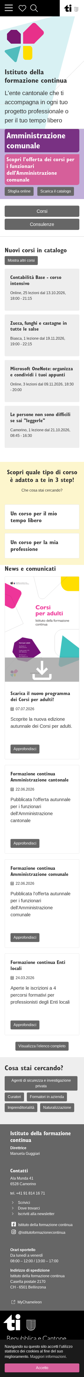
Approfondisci (25, 749)
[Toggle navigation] (9, 8)
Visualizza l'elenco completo (42, 1046)
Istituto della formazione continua (45, 1225)
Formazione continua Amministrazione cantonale (39, 777)
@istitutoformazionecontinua (41, 1232)
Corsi (42, 211)
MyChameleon (30, 1302)
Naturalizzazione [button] (57, 1107)
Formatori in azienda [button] (47, 1097)
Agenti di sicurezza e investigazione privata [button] (41, 1083)
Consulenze (42, 224)
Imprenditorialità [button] (21, 1107)
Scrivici (24, 1203)
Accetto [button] (42, 1368)
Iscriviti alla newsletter (36, 1214)
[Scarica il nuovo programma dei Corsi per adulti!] (42, 631)
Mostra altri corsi (21, 260)
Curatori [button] (14, 1097)
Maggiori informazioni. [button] (48, 1357)
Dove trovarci (29, 1208)
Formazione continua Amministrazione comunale (39, 871)
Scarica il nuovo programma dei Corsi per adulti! (40, 696)
